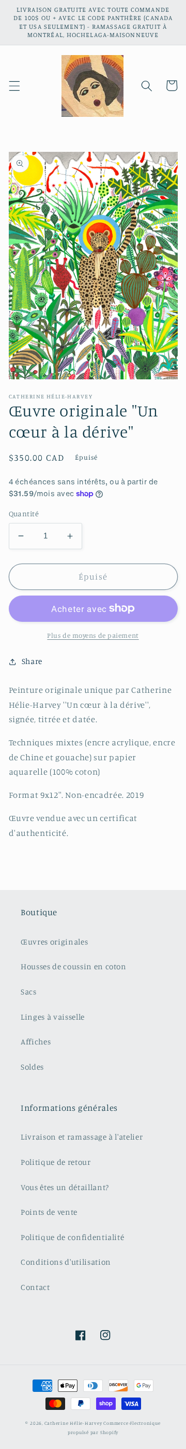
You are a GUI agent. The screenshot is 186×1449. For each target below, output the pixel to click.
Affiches (36, 1041)
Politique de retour (56, 1162)
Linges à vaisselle (53, 1017)
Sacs (29, 992)
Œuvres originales (54, 942)
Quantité (24, 513)
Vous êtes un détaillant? (65, 1187)
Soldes (32, 1067)
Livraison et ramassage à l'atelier (82, 1137)
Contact (35, 1287)
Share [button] (32, 661)
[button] (14, 85)
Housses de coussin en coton (74, 966)
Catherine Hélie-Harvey (73, 1423)
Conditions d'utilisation (66, 1262)
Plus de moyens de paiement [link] (92, 635)
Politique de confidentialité (72, 1237)
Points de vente (49, 1212)
